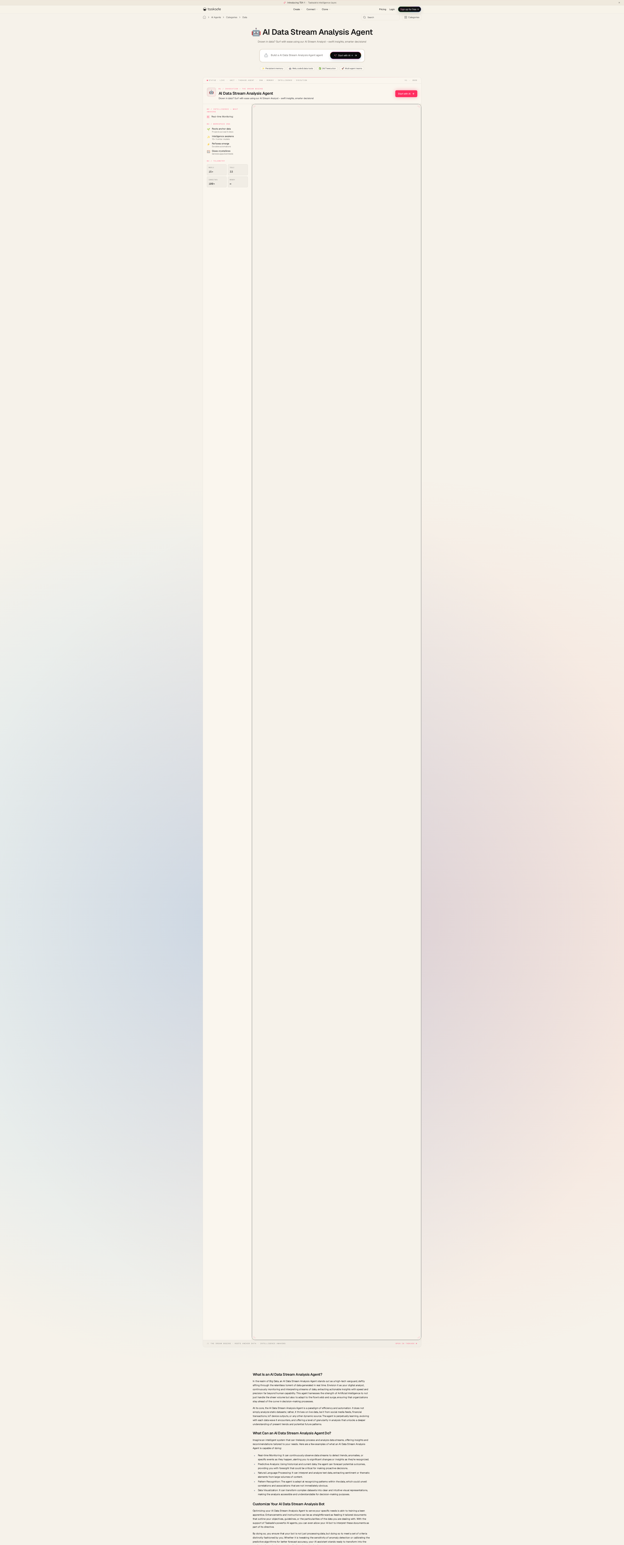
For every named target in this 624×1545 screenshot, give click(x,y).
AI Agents (216, 17)
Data (244, 17)
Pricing (382, 9)
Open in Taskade (405, 1343)
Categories (231, 17)
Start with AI (404, 93)
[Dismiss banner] (619, 2)
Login (392, 9)
